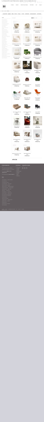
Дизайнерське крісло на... (37, 57)
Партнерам (17, 172)
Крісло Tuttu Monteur (17, 97)
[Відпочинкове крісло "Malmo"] (37, 133)
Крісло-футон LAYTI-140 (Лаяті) (17, 112)
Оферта (17, 174)
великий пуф (4, 37)
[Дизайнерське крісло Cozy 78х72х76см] (16, 38)
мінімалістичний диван (5, 32)
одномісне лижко (4, 199)
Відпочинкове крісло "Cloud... (16, 140)
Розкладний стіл (4, 191)
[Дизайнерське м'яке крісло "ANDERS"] (37, 65)
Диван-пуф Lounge (27, 97)
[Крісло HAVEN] (37, 106)
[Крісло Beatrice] (37, 79)
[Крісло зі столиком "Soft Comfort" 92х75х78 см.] (37, 25)
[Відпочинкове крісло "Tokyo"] (27, 148)
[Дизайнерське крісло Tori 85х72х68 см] (37, 38)
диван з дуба (4, 36)
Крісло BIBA (27, 126)
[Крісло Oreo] (37, 120)
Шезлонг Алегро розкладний (37, 98)
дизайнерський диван (10, 186)
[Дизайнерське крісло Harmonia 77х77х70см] (16, 65)
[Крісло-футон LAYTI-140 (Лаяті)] (16, 106)
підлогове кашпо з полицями (6, 56)
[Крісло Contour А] (16, 120)
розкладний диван (4, 183)
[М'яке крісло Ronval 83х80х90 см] (16, 51)
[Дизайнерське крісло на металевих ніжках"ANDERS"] (37, 51)
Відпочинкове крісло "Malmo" (37, 140)
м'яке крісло (4, 40)
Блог (16, 209)
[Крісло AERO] (16, 25)
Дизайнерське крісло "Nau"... (27, 71)
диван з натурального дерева (5, 28)
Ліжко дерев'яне (4, 19)
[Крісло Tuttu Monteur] (16, 92)
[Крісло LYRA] (27, 25)
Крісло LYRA (27, 30)
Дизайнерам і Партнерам (11, 209)
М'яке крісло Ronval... (16, 57)
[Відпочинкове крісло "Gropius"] (27, 133)
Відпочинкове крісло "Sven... (16, 153)
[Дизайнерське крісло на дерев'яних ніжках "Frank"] (27, 79)
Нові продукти (18, 167)
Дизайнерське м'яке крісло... (37, 71)
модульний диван (4, 48)
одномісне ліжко (4, 52)
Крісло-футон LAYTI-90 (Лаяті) (27, 112)
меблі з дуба (3, 26)
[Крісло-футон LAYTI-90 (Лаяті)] (27, 106)
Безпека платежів (18, 171)
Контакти (17, 173)
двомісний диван (4, 41)
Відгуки (19, 209)
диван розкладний (10, 179)
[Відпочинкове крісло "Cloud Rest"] (16, 133)
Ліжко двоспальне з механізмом (5, 47)
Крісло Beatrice (37, 84)
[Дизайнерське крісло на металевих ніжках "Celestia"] (16, 79)
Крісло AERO (17, 30)
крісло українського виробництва (5, 44)
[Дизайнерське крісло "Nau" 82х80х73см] (27, 65)
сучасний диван (4, 33)
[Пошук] (35, 2)
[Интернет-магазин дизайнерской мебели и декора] (4, 6)
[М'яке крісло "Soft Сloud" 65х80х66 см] (27, 38)
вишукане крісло (4, 202)
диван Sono (8, 36)
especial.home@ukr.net (11, 174)
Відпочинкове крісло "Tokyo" (27, 154)
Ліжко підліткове (4, 22)
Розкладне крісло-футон (5, 23)
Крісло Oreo (38, 126)
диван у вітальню (4, 29)
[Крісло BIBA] (27, 120)
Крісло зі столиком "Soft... (37, 30)
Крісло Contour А (16, 126)
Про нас (6, 209)
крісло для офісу (4, 57)
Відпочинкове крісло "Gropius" (27, 140)
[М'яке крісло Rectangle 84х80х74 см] (27, 51)
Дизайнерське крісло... (16, 70)
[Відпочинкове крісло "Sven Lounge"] (16, 148)
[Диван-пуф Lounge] (27, 92)
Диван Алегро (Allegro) (5, 198)
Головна (3, 209)
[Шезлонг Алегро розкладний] (37, 92)
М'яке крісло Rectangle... (27, 57)
